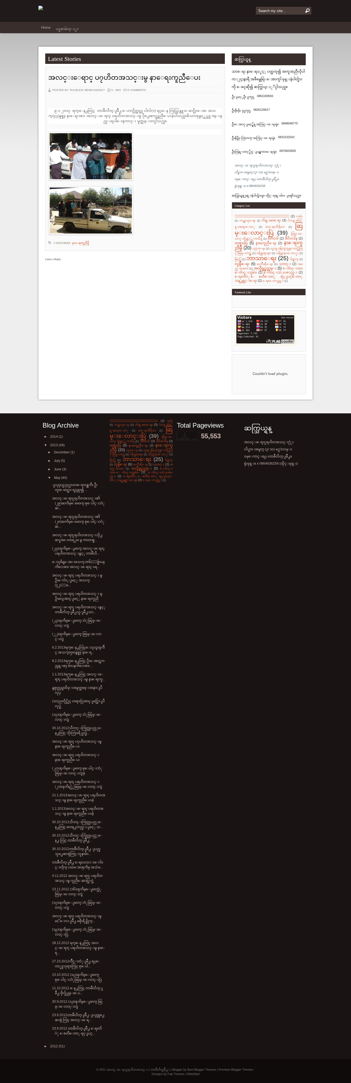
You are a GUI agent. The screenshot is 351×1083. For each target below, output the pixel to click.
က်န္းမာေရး (271, 220)
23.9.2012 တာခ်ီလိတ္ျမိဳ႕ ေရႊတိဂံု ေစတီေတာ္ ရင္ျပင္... (77, 1031)
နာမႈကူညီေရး (266, 243)
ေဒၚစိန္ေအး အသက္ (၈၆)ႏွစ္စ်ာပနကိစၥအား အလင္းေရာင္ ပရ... (78, 564)
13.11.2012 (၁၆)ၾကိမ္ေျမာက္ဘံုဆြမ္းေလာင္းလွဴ (76, 891)
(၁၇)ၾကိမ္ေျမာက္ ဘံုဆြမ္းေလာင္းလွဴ (76, 717)
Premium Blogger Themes (236, 1069)
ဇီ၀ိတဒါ (273, 238)
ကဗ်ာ (299, 216)
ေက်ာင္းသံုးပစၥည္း (280, 272)
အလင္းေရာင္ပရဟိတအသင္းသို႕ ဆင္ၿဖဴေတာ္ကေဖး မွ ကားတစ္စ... (77, 537)
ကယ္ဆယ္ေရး (247, 220)
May (57, 478)
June (58, 469)
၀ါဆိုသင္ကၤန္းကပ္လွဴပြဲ (262, 216)
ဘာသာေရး (261, 258)
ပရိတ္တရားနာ (263, 253)
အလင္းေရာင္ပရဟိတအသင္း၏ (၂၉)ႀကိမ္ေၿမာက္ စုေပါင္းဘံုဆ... (78, 503)
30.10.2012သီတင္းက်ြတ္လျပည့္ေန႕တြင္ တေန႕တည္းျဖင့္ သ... (77, 824)
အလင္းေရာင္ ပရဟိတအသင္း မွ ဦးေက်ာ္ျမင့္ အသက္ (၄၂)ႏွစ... (77, 580)
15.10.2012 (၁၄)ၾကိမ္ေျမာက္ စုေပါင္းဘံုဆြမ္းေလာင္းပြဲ (77, 977)
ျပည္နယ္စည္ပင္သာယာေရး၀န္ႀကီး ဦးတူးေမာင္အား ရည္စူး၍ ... (74, 487)
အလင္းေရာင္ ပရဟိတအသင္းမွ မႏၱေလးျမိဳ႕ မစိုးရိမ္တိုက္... (76, 918)
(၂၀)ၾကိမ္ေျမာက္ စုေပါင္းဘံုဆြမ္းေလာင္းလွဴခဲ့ (77, 770)
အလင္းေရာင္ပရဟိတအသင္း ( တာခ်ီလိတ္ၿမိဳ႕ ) (138, 1069)
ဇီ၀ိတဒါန (291, 238)
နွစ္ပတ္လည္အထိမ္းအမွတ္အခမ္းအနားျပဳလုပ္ (77, 690)
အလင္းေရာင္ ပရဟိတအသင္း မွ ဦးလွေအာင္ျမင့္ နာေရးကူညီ (77, 596)
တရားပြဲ (241, 243)
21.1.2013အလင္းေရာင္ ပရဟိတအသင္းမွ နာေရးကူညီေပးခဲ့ (78, 797)
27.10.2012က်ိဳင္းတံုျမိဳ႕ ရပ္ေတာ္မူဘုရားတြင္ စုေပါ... (76, 963)
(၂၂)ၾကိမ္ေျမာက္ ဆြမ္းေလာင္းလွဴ (76, 636)
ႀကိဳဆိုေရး (265, 264)
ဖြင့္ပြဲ (238, 259)
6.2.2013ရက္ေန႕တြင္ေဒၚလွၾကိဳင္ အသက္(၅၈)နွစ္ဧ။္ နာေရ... (78, 650)
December (62, 452)
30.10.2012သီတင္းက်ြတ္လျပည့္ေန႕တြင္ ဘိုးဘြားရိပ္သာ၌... (77, 730)
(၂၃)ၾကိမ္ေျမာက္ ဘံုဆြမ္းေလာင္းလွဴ (76, 623)
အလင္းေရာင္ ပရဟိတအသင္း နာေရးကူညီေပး (75, 757)
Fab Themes (176, 1074)
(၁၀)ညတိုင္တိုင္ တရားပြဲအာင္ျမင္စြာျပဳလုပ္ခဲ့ (78, 703)
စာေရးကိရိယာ (275, 226)
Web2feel (193, 1074)
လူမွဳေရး (242, 264)
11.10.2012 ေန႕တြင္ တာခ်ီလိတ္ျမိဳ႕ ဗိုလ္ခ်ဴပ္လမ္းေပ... (77, 990)
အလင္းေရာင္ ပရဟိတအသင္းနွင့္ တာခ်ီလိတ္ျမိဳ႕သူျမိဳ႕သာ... (79, 609)
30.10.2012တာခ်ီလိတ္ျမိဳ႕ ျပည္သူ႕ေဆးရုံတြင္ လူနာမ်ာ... (76, 851)
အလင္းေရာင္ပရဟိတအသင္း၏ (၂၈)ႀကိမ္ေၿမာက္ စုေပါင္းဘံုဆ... (78, 521)
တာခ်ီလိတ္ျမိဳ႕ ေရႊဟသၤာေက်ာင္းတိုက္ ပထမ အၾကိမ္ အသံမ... (77, 864)
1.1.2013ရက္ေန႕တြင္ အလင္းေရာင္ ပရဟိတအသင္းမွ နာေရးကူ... (78, 676)
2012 (54, 1046)
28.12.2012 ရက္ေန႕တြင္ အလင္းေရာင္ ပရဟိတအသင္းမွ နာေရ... (78, 948)
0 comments (137, 90)
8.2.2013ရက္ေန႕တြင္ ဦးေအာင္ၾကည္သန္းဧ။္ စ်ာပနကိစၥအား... (78, 663)
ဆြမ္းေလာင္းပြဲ (269, 229)
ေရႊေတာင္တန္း (273, 280)
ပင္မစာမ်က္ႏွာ (67, 29)
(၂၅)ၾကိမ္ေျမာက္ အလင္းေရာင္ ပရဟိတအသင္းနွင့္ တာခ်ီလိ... (78, 551)
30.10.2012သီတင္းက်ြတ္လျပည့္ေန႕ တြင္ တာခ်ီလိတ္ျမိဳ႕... (77, 838)
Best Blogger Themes (201, 1069)
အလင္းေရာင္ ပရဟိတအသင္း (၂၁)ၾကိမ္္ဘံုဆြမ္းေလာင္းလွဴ (77, 784)
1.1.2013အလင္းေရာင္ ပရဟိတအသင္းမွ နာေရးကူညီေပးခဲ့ (77, 811)
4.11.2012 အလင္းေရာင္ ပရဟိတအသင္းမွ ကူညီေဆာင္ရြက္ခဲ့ (77, 878)
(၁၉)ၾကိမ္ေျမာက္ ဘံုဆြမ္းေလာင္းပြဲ (77, 932)
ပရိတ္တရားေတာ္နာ (287, 253)
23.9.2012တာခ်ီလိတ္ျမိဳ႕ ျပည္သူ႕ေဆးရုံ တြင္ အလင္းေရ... (78, 1017)
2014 (54, 437)
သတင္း (285, 264)
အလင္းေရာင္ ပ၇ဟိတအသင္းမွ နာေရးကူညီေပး (124, 77)
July (57, 461)
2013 (54, 445)
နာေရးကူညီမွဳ (80, 243)
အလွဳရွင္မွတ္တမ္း (265, 268)
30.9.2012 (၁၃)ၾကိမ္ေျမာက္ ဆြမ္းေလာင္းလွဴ (77, 1004)
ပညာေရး (258, 248)
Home (45, 27)
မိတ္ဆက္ (294, 259)
